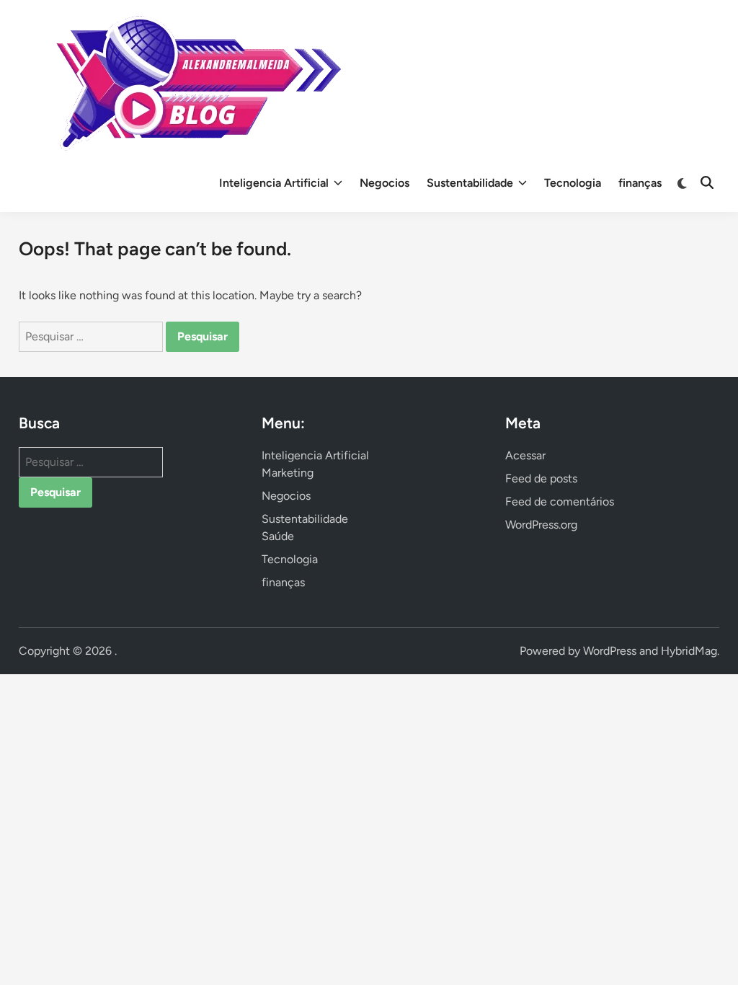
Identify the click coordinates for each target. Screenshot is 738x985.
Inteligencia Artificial (274, 183)
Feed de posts (541, 478)
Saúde (278, 536)
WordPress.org (541, 524)
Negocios (384, 183)
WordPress (609, 651)
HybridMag (689, 651)
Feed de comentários (559, 501)
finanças (640, 183)
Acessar (525, 455)
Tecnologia (572, 183)
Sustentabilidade (470, 183)
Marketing (288, 473)
